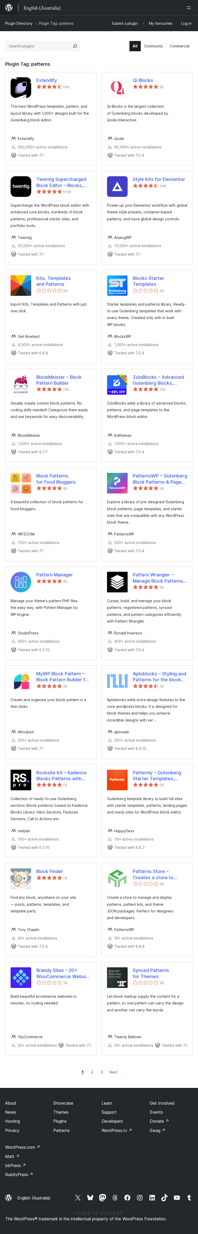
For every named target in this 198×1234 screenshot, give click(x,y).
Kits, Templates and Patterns (53, 281)
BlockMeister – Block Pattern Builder (59, 380)
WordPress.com (22, 1147)
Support (109, 1112)
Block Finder (49, 871)
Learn (107, 1103)
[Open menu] (190, 7)
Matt (12, 1156)
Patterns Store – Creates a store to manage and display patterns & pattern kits (158, 874)
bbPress (15, 1165)
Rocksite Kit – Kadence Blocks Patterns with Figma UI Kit (61, 776)
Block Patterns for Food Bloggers (56, 478)
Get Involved (162, 1103)
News (10, 1112)
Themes (61, 1112)
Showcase (63, 1103)
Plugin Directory (18, 23)
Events (156, 1112)
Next (113, 1072)
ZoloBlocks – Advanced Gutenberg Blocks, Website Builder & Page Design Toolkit (158, 380)
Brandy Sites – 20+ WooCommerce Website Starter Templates (63, 973)
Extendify (46, 80)
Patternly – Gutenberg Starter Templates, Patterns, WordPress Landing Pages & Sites (157, 776)
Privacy (12, 1130)
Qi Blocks (143, 80)
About (10, 1103)
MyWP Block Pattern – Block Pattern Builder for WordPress (63, 677)
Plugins (60, 1121)
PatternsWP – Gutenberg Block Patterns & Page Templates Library (160, 479)
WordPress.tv (117, 1130)
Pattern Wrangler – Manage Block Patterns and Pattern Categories (158, 578)
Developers (112, 1121)
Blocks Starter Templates (148, 281)
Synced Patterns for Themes (151, 973)
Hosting (12, 1121)
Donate (159, 1121)
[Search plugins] (75, 46)
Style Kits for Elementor (159, 179)
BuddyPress (19, 1174)
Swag (158, 1130)
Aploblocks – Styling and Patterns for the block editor (159, 677)
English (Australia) (34, 1198)
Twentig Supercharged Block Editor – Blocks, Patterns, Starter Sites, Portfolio (61, 182)
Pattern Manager (54, 574)
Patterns (61, 1130)
